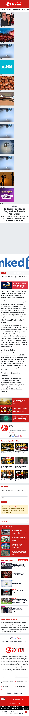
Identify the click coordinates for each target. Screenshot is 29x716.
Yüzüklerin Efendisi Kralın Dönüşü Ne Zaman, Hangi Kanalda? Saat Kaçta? (7, 453)
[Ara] (27, 4)
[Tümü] (27, 521)
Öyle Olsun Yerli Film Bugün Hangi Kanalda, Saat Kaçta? (20, 466)
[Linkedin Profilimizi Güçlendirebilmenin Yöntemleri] (14, 262)
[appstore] (10, 693)
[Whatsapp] (21, 638)
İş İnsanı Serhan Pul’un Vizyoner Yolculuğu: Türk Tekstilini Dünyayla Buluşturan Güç (14, 713)
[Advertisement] (14, 238)
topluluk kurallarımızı (14, 506)
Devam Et (11, 432)
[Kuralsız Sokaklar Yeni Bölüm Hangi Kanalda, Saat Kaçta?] (21, 473)
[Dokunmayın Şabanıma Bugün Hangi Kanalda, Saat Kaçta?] (7, 460)
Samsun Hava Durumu (22, 676)
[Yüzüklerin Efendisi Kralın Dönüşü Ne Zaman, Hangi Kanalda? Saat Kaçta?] (7, 447)
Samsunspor (16, 9)
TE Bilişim (18, 703)
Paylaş (4, 272)
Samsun (9, 9)
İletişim (7, 641)
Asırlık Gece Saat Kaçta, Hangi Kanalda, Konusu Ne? (21, 453)
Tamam (26, 708)
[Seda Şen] (4, 428)
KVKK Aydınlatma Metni (18, 643)
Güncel (3, 9)
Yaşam (23, 9)
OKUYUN (20, 708)
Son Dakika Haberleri (21, 686)
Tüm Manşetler (6, 686)
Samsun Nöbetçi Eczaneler (5, 677)
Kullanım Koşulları (9, 643)
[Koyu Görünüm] (25, 4)
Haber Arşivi (5, 689)
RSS (4, 698)
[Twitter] (15, 435)
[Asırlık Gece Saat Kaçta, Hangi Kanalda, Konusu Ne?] (21, 447)
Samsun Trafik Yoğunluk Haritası (7, 682)
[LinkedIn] (16, 638)
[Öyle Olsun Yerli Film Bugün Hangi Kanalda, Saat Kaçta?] (21, 460)
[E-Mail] (10, 435)
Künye (3, 641)
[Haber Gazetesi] (13, 4)
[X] (11, 638)
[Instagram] (18, 435)
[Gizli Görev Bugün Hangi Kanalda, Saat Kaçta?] (7, 473)
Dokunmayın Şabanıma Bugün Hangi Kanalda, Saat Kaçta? (7, 466)
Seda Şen (5, 276)
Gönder (4, 502)
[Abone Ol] (24, 273)
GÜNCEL (14, 206)
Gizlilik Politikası (13, 641)
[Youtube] (21, 435)
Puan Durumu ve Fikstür (22, 681)
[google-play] (18, 693)
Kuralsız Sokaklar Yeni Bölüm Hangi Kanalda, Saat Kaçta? (20, 479)
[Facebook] (13, 435)
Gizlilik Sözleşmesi (22, 641)
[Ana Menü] (1, 4)
